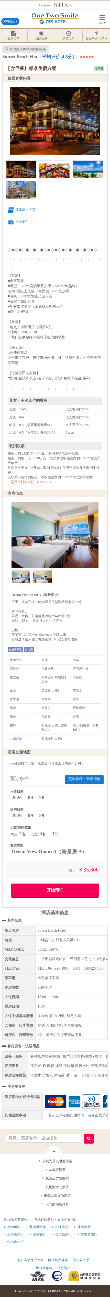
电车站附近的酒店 (57, 1196)
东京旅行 (39, 1234)
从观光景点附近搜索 (57, 1161)
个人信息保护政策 (30, 1260)
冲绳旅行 (61, 1227)
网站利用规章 (58, 1260)
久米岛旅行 (15, 1241)
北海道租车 (37, 1227)
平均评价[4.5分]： (60, 56)
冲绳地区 (9, 21)
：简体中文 (54, 5)
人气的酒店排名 (57, 1204)
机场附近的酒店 (57, 1187)
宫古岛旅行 (89, 1234)
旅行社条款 (44, 1268)
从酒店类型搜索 (57, 1178)
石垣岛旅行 (63, 1234)
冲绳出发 (84, 1227)
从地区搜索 (57, 1170)
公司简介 (63, 1268)
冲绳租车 (13, 1227)
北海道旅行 (15, 1234)
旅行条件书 (81, 1260)
